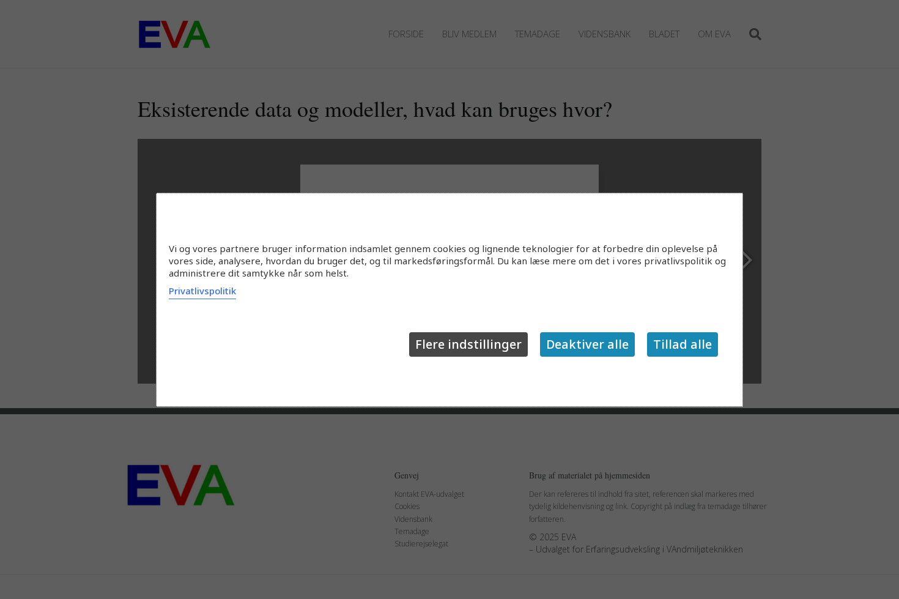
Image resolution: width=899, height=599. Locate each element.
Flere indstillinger (468, 344)
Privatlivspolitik (202, 291)
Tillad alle (682, 344)
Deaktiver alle (587, 344)
